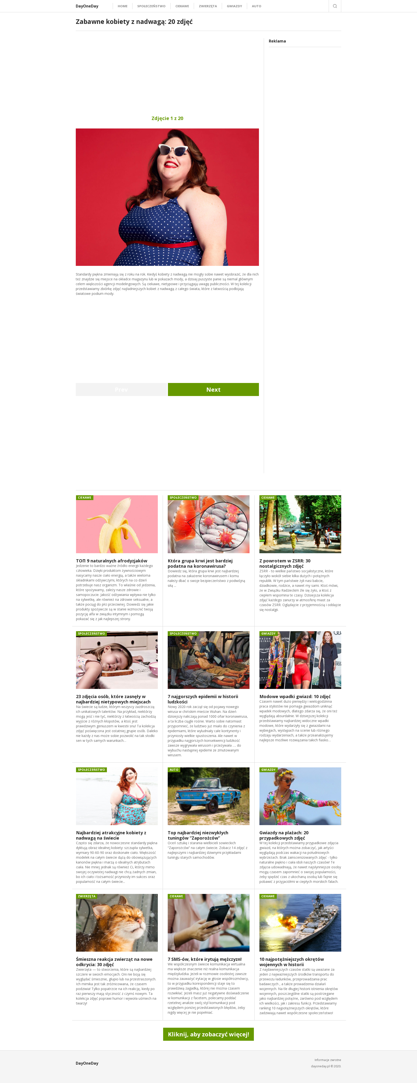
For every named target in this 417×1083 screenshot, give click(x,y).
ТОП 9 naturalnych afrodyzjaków (111, 561)
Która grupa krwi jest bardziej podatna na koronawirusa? (200, 563)
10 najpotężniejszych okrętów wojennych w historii (291, 961)
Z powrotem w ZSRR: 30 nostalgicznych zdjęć (284, 563)
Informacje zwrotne (328, 1060)
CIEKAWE (182, 6)
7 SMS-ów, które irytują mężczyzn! (205, 959)
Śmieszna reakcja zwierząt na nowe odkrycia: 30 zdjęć (114, 961)
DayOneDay (87, 6)
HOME (122, 6)
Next (213, 389)
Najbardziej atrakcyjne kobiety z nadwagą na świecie (111, 835)
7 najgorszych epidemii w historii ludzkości (203, 699)
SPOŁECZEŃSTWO (151, 6)
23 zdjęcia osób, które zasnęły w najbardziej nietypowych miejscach (113, 699)
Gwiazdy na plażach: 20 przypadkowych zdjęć (283, 835)
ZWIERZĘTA (208, 6)
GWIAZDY (234, 6)
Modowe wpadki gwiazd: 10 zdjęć (295, 696)
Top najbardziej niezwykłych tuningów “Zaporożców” (198, 835)
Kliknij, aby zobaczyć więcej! (208, 1034)
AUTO (256, 6)
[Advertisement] (167, 72)
